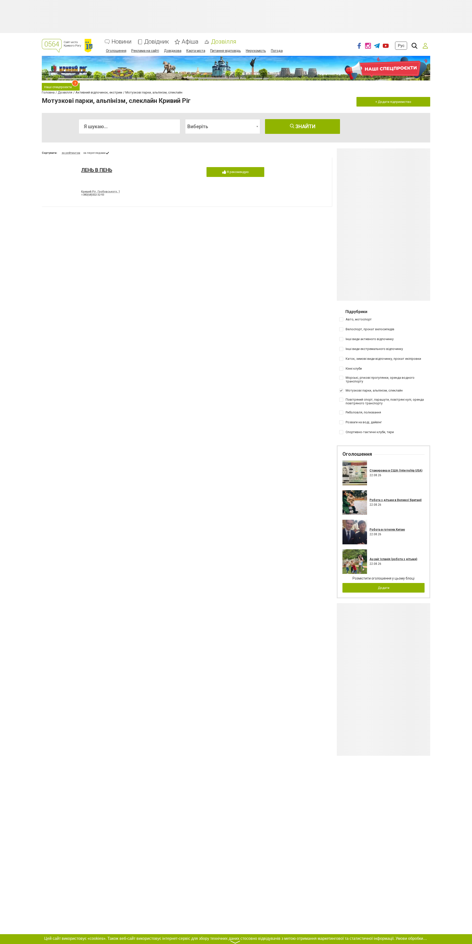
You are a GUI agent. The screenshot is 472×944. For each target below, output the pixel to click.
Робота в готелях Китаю (387, 529)
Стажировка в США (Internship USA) (395, 470)
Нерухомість (256, 51)
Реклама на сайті (145, 51)
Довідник (156, 41)
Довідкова (172, 51)
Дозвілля (223, 41)
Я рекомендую (237, 172)
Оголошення (116, 51)
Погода (277, 51)
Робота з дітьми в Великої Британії (395, 500)
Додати (383, 588)
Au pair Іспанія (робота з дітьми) (393, 559)
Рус (401, 45)
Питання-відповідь (225, 51)
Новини (122, 41)
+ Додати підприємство (393, 102)
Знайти (304, 126)
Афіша (190, 41)
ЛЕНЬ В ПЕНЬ (96, 170)
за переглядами (94, 153)
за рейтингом (71, 153)
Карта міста (195, 51)
